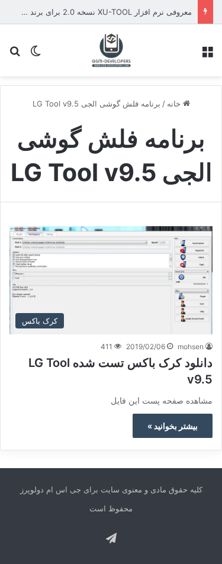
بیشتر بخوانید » (172, 426)
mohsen (191, 346)
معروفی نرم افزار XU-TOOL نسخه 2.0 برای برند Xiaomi (98, 12)
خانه (175, 103)
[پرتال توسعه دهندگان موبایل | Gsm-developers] (111, 50)
